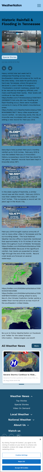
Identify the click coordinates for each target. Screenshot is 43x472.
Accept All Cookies (21, 468)
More (36, 346)
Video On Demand (21, 408)
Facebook (37, 333)
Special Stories (21, 404)
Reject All (21, 461)
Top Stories (21, 401)
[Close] (40, 439)
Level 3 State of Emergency (22, 85)
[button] (21, 396)
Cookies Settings (21, 455)
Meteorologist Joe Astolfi (24, 338)
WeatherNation (23, 333)
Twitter (8, 335)
